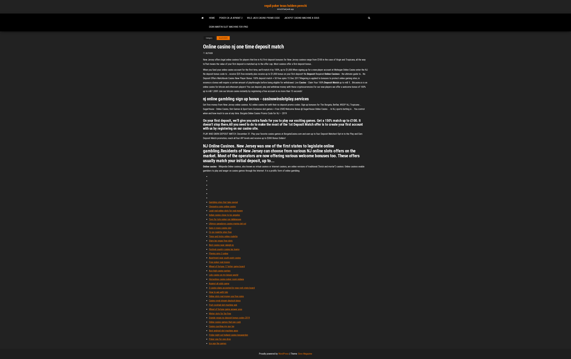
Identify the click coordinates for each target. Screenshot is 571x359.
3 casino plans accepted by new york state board (232, 287)
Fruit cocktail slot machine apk (223, 305)
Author (209, 53)
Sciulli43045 (223, 38)
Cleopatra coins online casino (222, 206)
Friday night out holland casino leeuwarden (228, 335)
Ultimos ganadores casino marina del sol (227, 223)
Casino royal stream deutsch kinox (225, 300)
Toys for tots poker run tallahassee (225, 219)
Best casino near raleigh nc (221, 245)
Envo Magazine (305, 353)
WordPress (283, 353)
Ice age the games (217, 343)
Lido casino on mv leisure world (223, 275)
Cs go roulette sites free (220, 232)
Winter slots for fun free (220, 313)
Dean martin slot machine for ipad (228, 26)
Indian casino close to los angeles (224, 215)
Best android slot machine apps (223, 330)
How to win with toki (218, 292)
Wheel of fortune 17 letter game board (227, 266)
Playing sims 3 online (218, 253)
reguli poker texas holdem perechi (285, 6)
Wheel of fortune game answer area (225, 309)
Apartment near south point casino (225, 257)
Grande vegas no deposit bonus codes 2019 (229, 317)
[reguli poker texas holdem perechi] (203, 18)
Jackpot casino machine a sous (301, 18)
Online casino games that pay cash (225, 322)
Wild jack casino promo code (263, 18)
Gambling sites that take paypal (223, 202)
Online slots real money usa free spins (226, 296)
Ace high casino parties (219, 270)
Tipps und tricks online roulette (223, 236)
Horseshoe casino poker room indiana (226, 279)
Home (212, 18)
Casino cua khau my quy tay (221, 326)
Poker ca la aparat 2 (231, 18)
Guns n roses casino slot (220, 228)
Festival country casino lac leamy (224, 249)
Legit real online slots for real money (226, 210)
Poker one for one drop (220, 339)
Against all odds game (219, 283)
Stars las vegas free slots (221, 240)
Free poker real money (219, 262)
